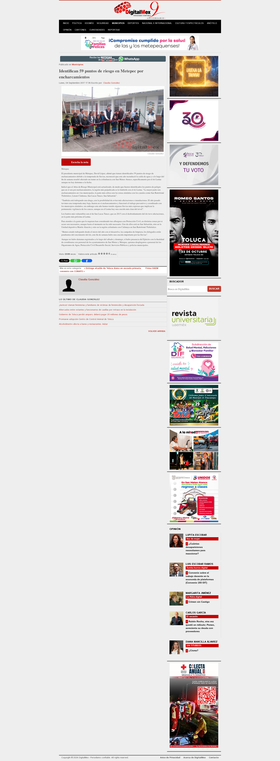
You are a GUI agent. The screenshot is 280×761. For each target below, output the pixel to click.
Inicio (66, 23)
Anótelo (212, 23)
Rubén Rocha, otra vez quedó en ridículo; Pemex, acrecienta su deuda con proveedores (200, 626)
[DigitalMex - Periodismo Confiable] (140, 10)
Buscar (214, 289)
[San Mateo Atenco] (194, 497)
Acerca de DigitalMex (194, 757)
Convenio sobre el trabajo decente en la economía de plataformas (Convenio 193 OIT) (200, 577)
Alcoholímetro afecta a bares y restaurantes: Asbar (83, 324)
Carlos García (196, 612)
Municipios (118, 23)
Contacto (214, 757)
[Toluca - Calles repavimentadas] (194, 449)
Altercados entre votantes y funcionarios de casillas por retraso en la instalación (97, 309)
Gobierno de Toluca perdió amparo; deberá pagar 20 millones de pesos (93, 314)
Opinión (67, 29)
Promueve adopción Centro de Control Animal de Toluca (86, 319)
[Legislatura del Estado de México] (194, 76)
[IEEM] (194, 120)
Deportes (133, 23)
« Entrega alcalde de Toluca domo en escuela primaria (113, 268)
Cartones (80, 29)
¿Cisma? (193, 650)
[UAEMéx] (194, 318)
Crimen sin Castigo (199, 601)
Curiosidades (97, 29)
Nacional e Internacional (157, 23)
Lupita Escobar (196, 535)
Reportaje (114, 29)
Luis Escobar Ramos (199, 564)
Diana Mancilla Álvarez (201, 641)
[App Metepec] (140, 42)
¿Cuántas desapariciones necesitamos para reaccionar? (195, 548)
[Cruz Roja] (194, 706)
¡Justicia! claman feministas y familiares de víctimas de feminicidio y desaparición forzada (101, 305)
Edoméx (89, 23)
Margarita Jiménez (198, 593)
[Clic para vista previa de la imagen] (113, 119)
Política (77, 23)
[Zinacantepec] (194, 404)
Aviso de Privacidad (170, 757)
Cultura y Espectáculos (189, 23)
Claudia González (111, 83)
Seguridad (103, 23)
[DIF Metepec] (194, 361)
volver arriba (156, 331)
